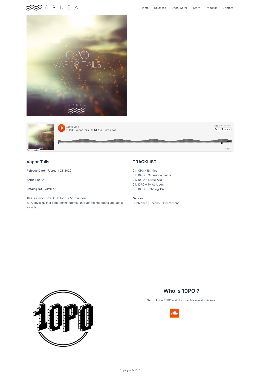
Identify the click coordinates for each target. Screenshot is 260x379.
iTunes (33, 253)
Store (196, 8)
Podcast (211, 8)
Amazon (34, 258)
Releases (160, 8)
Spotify (149, 248)
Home (145, 8)
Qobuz (33, 267)
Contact (228, 8)
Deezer (149, 258)
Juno (32, 262)
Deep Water (179, 8)
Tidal (148, 267)
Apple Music (153, 253)
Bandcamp (36, 248)
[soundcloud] (174, 313)
